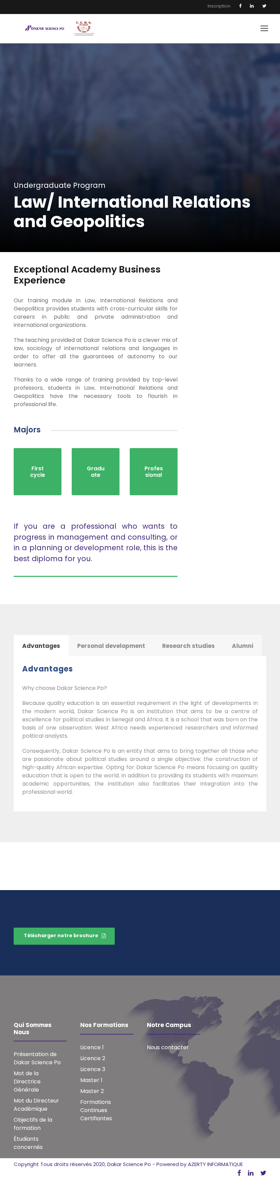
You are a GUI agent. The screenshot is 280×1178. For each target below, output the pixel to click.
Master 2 (92, 1091)
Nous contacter (168, 1047)
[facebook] (240, 6)
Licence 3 (92, 1069)
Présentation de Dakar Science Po (37, 1058)
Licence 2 (92, 1058)
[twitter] (264, 6)
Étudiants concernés (28, 1143)
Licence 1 (92, 1047)
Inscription (219, 6)
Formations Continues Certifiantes (96, 1110)
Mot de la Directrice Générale (27, 1081)
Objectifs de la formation (33, 1124)
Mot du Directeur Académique (36, 1105)
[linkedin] (252, 6)
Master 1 (91, 1080)
